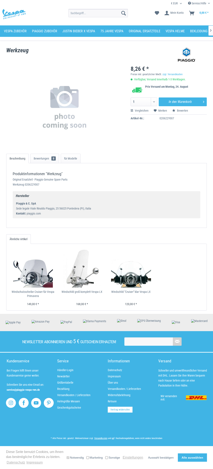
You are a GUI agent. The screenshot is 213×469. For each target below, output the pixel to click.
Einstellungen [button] (133, 457)
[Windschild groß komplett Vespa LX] (82, 268)
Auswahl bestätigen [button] (161, 457)
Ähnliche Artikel (18, 239)
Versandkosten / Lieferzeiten (73, 395)
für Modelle (70, 158)
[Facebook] (24, 403)
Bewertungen (44, 158)
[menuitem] (98, 13)
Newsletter (63, 376)
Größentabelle (65, 382)
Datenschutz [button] (16, 462)
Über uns (113, 382)
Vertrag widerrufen (120, 409)
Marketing (96, 457)
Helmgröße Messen (68, 401)
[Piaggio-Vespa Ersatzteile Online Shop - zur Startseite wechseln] (14, 14)
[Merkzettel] (157, 13)
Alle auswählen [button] (192, 457)
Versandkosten (100, 438)
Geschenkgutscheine (69, 407)
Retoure (112, 401)
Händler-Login (65, 370)
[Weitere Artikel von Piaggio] (187, 54)
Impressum (114, 376)
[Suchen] (123, 13)
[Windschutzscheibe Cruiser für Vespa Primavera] (33, 268)
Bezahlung (63, 388)
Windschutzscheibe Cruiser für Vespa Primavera (33, 294)
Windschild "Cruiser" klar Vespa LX (131, 291)
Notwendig (77, 457)
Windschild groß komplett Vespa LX (82, 291)
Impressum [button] (34, 462)
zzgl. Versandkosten (172, 74)
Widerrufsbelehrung (119, 395)
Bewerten (182, 110)
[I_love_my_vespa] (11, 403)
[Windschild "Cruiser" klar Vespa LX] (131, 268)
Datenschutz (115, 370)
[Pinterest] (49, 403)
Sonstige (114, 457)
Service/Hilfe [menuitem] (199, 3)
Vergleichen (141, 110)
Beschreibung (17, 158)
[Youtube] (36, 403)
